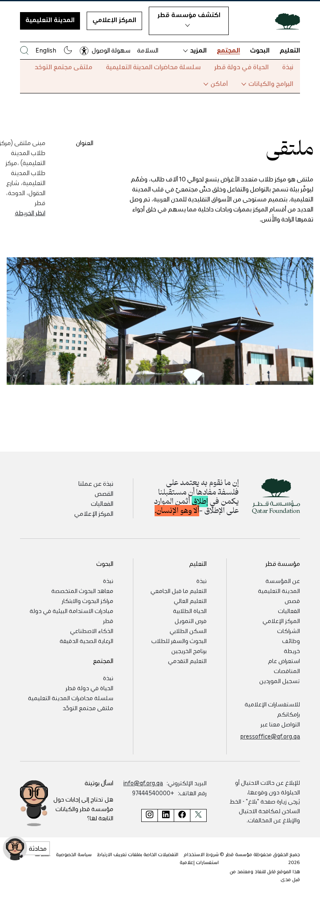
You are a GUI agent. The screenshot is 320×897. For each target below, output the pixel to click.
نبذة (287, 67)
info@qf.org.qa (143, 782)
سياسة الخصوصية (74, 854)
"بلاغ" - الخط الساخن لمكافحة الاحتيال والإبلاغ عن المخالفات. (265, 810)
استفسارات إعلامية (199, 862)
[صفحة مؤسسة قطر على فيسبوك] (182, 815)
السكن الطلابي (188, 630)
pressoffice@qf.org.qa (270, 736)
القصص (104, 493)
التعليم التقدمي (187, 660)
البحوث (260, 50)
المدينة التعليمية (50, 19)
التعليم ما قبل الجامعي (178, 590)
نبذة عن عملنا (95, 483)
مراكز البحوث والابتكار (87, 600)
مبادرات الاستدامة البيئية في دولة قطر (71, 615)
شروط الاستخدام (201, 854)
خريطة (292, 650)
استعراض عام (284, 660)
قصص (292, 600)
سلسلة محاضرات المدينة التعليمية (153, 67)
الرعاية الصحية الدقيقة (86, 640)
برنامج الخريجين (189, 650)
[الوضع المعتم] (68, 50)
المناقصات (287, 670)
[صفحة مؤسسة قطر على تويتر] (198, 815)
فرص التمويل (191, 620)
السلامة (147, 50)
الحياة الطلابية (190, 610)
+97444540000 (153, 792)
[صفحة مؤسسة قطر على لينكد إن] (166, 815)
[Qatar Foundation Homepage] (284, 21)
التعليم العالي (190, 600)
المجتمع (228, 50)
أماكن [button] (219, 83)
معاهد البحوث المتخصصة (82, 590)
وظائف (291, 640)
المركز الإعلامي (114, 19)
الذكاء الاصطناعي (91, 630)
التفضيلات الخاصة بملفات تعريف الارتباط (137, 854)
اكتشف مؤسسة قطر (189, 14)
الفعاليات (102, 503)
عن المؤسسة (282, 580)
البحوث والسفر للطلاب (179, 640)
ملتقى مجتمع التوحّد (63, 67)
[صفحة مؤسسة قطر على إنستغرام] (149, 815)
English (45, 50)
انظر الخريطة (30, 213)
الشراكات (288, 630)
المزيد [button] (198, 50)
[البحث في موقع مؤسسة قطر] (24, 50)
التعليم (290, 50)
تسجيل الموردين (279, 680)
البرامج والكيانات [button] (270, 83)
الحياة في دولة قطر (241, 67)
